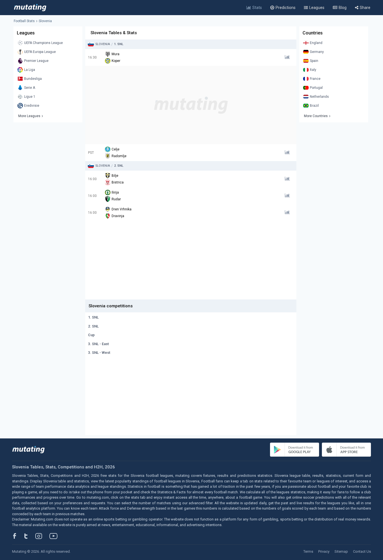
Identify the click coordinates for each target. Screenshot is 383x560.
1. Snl (118, 44)
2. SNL (93, 326)
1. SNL (93, 317)
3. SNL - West (99, 352)
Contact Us (362, 551)
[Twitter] (29, 536)
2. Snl (118, 166)
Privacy (323, 551)
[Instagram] (43, 536)
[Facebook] (17, 536)
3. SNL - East (98, 344)
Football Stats (24, 21)
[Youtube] (55, 536)
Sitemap (341, 551)
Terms (308, 551)
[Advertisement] (190, 105)
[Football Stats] (30, 7)
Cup (91, 335)
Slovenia (45, 21)
